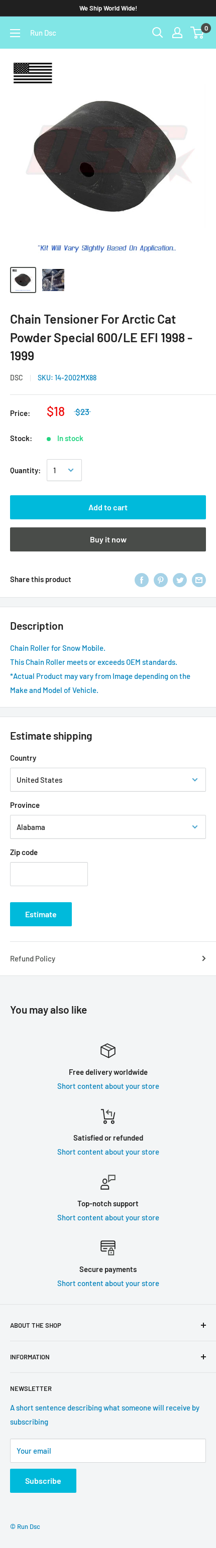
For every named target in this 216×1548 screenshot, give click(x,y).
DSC (16, 377)
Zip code (24, 852)
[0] (197, 33)
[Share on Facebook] (142, 579)
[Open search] (157, 32)
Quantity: (25, 470)
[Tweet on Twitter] (180, 579)
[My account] (177, 32)
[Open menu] (15, 33)
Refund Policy (32, 958)
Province (25, 804)
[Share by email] (199, 579)
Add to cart (108, 507)
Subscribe (43, 1480)
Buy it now (108, 539)
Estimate (41, 914)
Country (23, 757)
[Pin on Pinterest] (161, 579)
